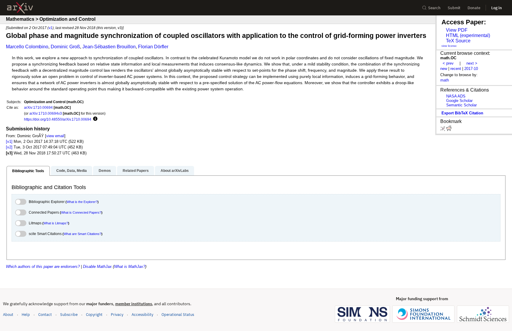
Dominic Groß (65, 46)
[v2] (9, 147)
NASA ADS (455, 96)
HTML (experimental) (468, 35)
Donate (474, 7)
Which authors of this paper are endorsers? (43, 266)
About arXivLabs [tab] (175, 171)
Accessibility (142, 314)
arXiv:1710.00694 (38, 107)
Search (434, 7)
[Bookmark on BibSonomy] (443, 129)
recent (455, 68)
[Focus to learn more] (94, 119)
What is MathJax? (129, 266)
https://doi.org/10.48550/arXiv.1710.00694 (57, 119)
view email (55, 136)
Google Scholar (459, 100)
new (443, 68)
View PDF (457, 30)
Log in (496, 7)
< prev (448, 63)
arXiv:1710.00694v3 (45, 113)
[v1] (9, 141)
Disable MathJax (97, 266)
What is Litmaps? (56, 223)
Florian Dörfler (153, 46)
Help (26, 314)
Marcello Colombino (27, 46)
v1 (50, 28)
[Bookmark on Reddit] (449, 129)
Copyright (94, 314)
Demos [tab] (105, 171)
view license (449, 45)
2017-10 (471, 68)
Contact (45, 314)
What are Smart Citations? (82, 234)
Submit (454, 7)
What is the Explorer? (82, 202)
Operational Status (177, 314)
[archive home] (20, 8)
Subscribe (69, 314)
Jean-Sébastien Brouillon (109, 46)
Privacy (117, 314)
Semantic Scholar (461, 105)
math (444, 80)
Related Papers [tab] (136, 171)
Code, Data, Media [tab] (71, 171)
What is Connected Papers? (81, 212)
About (8, 314)
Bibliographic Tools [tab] (28, 171)
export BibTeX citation (462, 113)
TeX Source (458, 40)
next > (471, 63)
